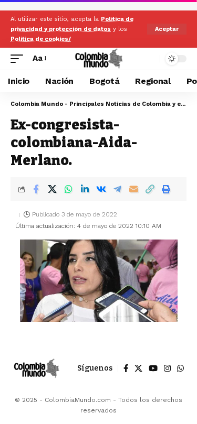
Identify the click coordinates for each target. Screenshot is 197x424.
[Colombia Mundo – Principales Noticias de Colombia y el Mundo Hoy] (36, 368)
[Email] (133, 189)
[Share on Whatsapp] (68, 189)
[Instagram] (167, 368)
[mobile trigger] (19, 59)
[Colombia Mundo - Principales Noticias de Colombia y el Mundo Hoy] (98, 59)
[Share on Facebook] (35, 189)
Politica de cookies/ (41, 39)
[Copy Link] (149, 189)
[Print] (166, 189)
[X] (138, 368)
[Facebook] (126, 368)
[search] (149, 58)
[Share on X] (52, 189)
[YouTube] (153, 368)
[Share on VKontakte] (101, 189)
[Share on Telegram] (117, 189)
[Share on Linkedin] (84, 189)
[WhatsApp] (180, 368)
